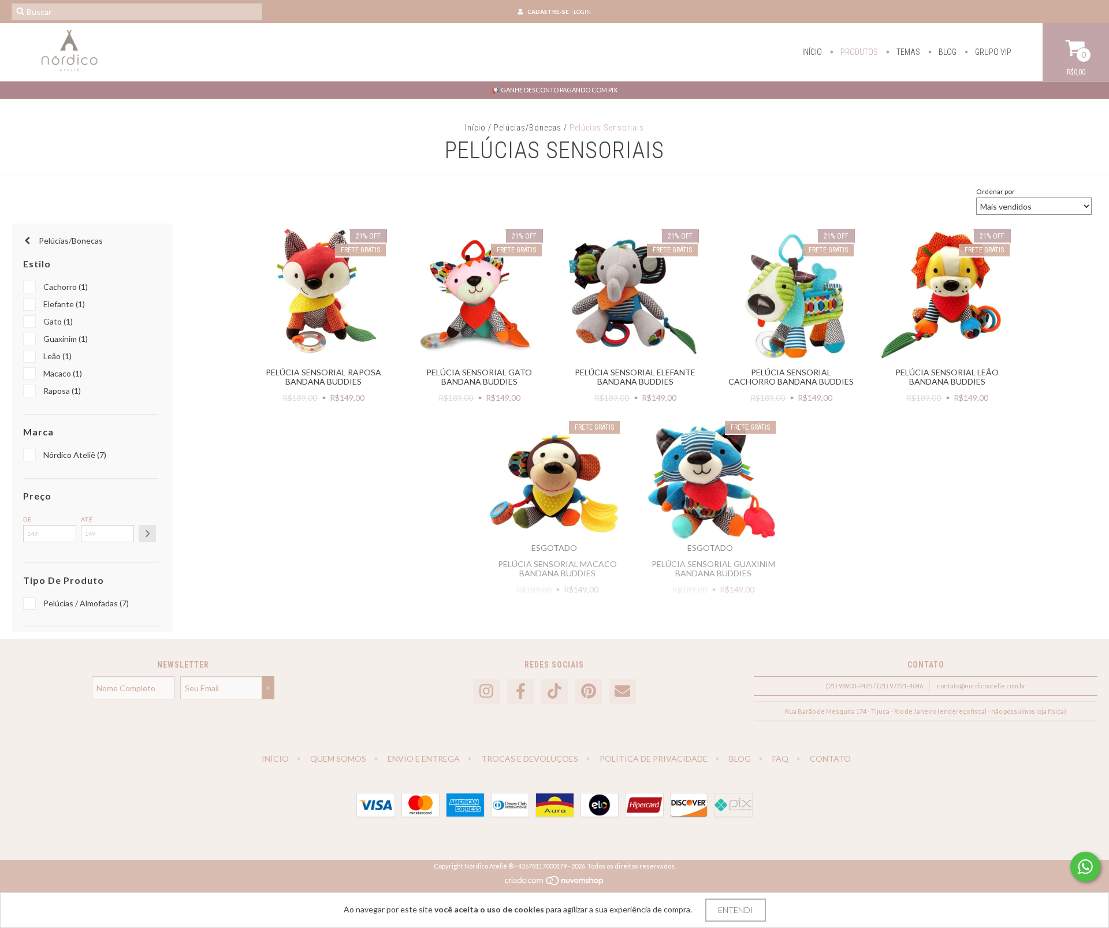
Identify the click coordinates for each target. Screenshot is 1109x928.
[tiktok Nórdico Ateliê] (554, 691)
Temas (907, 52)
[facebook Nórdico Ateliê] (520, 691)
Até (86, 519)
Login (582, 11)
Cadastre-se (548, 11)
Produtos (858, 52)
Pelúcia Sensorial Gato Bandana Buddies (479, 376)
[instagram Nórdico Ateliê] (486, 691)
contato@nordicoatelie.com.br (981, 686)
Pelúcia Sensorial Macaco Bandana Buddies (557, 568)
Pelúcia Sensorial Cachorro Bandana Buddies (791, 376)
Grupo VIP (992, 52)
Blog (947, 52)
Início (812, 52)
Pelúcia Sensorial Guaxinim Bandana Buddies (713, 568)
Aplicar (147, 533)
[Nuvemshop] (554, 883)
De (27, 519)
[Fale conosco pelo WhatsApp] (1085, 867)
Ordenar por (995, 191)
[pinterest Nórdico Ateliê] (588, 691)
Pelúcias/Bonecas (527, 127)
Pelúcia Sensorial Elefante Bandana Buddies (635, 376)
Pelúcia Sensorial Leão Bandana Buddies (947, 376)
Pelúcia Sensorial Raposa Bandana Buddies (323, 376)
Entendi (735, 910)
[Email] (622, 691)
